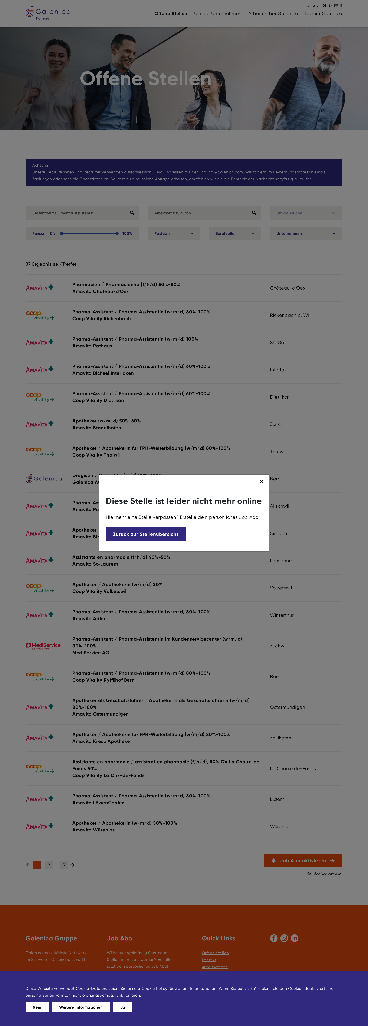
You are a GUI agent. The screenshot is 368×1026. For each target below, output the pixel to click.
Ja (123, 1007)
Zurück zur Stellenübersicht (146, 534)
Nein (37, 1007)
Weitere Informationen (81, 1007)
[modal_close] (262, 481)
